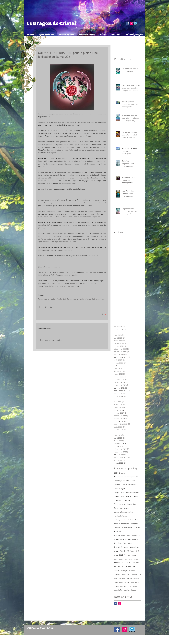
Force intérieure (120, 504)
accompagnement (120, 559)
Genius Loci (118, 508)
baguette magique (125, 579)
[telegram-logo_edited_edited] (135, 23)
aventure (134, 575)
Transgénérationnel (121, 547)
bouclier (127, 590)
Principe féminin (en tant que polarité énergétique (127, 536)
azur (115, 579)
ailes (130, 559)
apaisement (136, 563)
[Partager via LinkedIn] (51, 307)
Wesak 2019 (124, 551)
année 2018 (126, 563)
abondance (132, 555)
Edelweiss (117, 500)
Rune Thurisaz (125, 539)
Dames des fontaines (129, 485)
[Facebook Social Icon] (127, 23)
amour (136, 559)
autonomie (125, 575)
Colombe (117, 485)
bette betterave (125, 586)
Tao (115, 543)
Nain (132, 520)
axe (140, 575)
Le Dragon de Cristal (51, 23)
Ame (123, 473)
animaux (117, 563)
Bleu (137, 477)
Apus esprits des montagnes (124, 477)
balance (136, 579)
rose (103, 299)
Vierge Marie (134, 547)
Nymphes (134, 524)
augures (117, 575)
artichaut (131, 567)
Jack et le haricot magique (123, 512)
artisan (116, 571)
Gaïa (134, 504)
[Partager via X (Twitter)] (45, 307)
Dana (116, 489)
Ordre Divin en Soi (128, 528)
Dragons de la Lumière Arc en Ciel (81, 299)
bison (135, 586)
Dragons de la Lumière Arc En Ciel (52, 299)
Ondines (117, 528)
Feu (129, 500)
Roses (116, 539)
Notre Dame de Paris (121, 524)
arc (115, 567)
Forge (129, 504)
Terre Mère (127, 543)
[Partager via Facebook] (39, 307)
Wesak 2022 (118, 555)
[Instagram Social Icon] (131, 23)
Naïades (138, 520)
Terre (120, 543)
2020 (116, 473)
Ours (138, 528)
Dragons (122, 489)
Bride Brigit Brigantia (121, 481)
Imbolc (126, 508)
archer (120, 567)
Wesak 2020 (135, 551)
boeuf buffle (118, 590)
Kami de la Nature (120, 516)
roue (98, 299)
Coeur (133, 481)
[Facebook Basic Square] (115, 603)
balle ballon (118, 582)
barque (126, 582)
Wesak (116, 551)
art (126, 567)
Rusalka (135, 539)
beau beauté (135, 582)
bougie (133, 590)
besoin (116, 586)
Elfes (125, 500)
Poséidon (117, 532)
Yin (125, 555)
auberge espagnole (128, 571)
